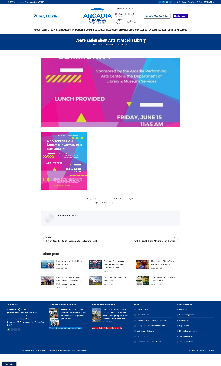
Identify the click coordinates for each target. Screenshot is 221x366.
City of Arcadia (142, 309)
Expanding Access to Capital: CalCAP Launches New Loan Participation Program (68, 280)
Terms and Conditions (207, 350)
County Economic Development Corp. (151, 326)
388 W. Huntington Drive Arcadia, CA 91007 (27, 2)
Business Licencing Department (149, 342)
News (110, 199)
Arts (115, 203)
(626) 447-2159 (48, 16)
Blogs (96, 199)
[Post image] (47, 264)
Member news (103, 199)
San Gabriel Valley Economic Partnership (152, 320)
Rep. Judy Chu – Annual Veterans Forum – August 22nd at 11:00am (115, 264)
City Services (184, 326)
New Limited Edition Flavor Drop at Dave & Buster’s (162, 263)
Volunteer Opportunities (188, 315)
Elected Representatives (188, 331)
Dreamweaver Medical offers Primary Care (69, 263)
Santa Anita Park (143, 315)
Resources (183, 309)
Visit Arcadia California (145, 331)
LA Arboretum (142, 336)
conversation (121, 203)
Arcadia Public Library (105, 203)
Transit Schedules (186, 342)
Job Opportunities (186, 336)
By (119, 199)
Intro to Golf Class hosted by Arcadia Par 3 (163, 279)
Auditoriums (184, 320)
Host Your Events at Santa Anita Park (115, 279)
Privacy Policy (193, 350)
